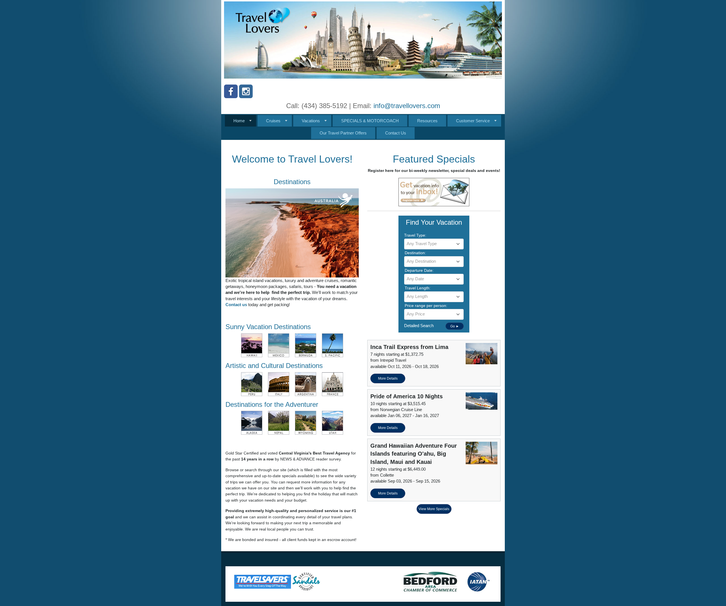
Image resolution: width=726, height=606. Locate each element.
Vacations (311, 120)
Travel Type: (415, 235)
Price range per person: (426, 305)
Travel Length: (417, 288)
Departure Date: (419, 270)
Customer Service (473, 120)
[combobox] (434, 244)
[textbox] (433, 244)
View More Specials (434, 509)
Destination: (415, 253)
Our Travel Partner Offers (343, 133)
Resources (427, 120)
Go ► (454, 326)
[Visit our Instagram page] (246, 91)
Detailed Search (419, 325)
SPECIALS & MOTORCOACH (370, 120)
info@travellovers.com (406, 106)
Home (239, 120)
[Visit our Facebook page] (231, 91)
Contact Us (395, 133)
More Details (388, 378)
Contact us (236, 304)
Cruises (273, 120)
